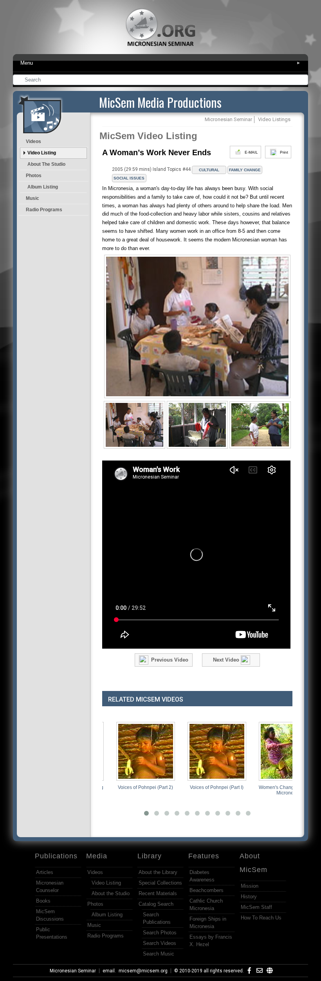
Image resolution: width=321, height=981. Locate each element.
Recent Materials (158, 893)
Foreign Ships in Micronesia (207, 922)
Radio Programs (44, 209)
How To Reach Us (261, 918)
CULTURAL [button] (209, 170)
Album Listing (42, 187)
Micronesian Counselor (49, 886)
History (249, 896)
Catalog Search (156, 904)
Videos (33, 141)
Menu (160, 63)
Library (149, 856)
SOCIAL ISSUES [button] (129, 178)
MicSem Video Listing (148, 136)
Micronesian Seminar (73, 970)
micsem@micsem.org (143, 970)
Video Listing (41, 153)
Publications (56, 856)
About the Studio (46, 164)
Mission (249, 886)
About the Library (158, 872)
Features (203, 856)
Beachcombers (206, 890)
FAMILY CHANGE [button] (245, 170)
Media (96, 856)
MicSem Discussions (50, 915)
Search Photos (160, 933)
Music (32, 198)
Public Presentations (51, 933)
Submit (302, 80)
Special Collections (160, 883)
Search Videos (159, 943)
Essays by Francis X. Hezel (210, 940)
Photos (33, 175)
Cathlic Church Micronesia (206, 904)
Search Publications (157, 918)
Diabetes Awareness (202, 876)
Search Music (158, 954)
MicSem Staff (256, 907)
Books (43, 901)
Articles (44, 872)
